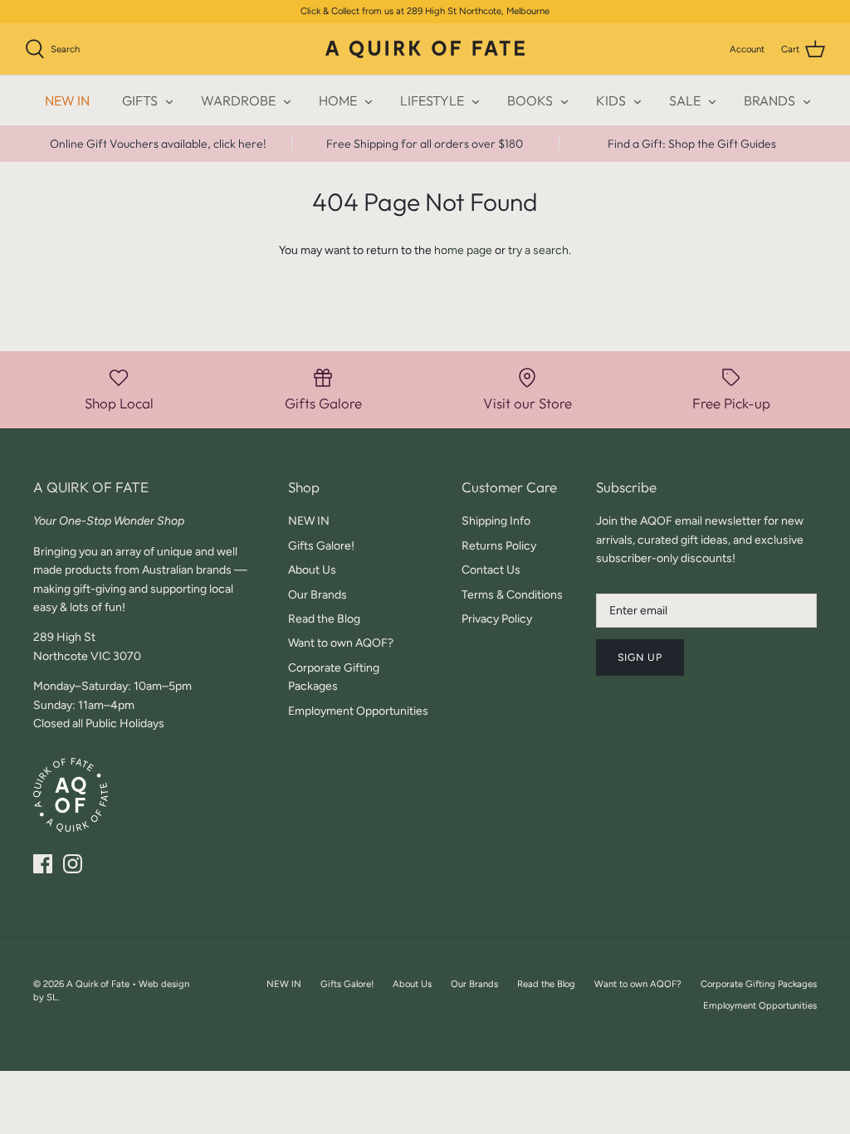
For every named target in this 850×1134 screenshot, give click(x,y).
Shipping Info (496, 521)
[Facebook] (42, 863)
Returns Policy (499, 546)
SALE (685, 100)
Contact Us (491, 570)
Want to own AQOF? (340, 643)
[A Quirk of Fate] (425, 49)
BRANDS (769, 100)
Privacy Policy (497, 619)
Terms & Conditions (512, 595)
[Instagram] (72, 863)
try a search (538, 250)
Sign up (640, 657)
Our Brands (317, 595)
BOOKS (530, 100)
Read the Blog (324, 619)
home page (463, 250)
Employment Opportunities (358, 711)
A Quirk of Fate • (102, 984)
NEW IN (67, 100)
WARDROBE (238, 100)
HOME (338, 100)
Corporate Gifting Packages (759, 984)
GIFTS (140, 100)
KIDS (611, 100)
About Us (312, 570)
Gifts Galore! (321, 546)
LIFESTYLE (432, 100)
